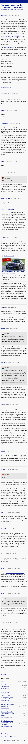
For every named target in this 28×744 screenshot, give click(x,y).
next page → (4, 674)
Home (2, 733)
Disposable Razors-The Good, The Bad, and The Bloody (7, 713)
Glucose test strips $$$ (6, 87)
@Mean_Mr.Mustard (9, 47)
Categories (7, 733)
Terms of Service (5, 736)
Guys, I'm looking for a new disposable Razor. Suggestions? (7, 722)
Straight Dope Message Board (8, 1)
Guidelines (14, 733)
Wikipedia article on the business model (15, 573)
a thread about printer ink (8, 36)
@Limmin (17, 36)
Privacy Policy (13, 736)
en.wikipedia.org (6, 206)
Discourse (9, 740)
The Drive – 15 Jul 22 (9, 256)
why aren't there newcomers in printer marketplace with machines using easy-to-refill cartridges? (7, 695)
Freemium (11, 209)
